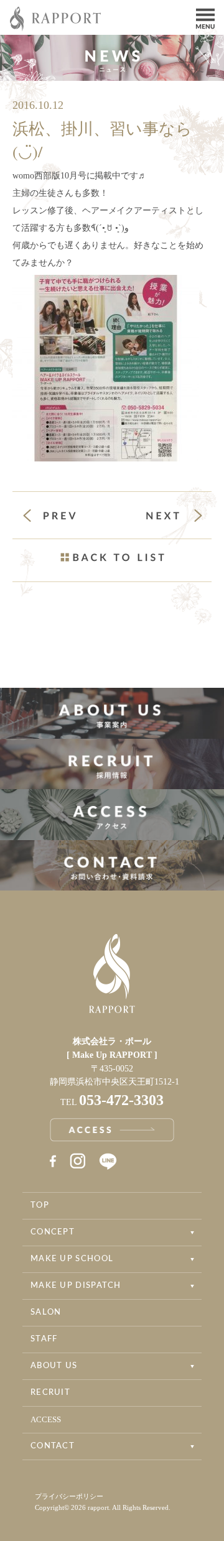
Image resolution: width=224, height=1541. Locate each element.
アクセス (112, 814)
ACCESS (45, 1419)
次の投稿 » (174, 515)
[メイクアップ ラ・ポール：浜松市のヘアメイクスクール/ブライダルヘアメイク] (56, 27)
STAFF (44, 1339)
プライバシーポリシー (69, 1496)
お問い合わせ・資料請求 (112, 865)
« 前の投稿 (61, 517)
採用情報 (112, 764)
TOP (39, 1205)
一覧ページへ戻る (112, 557)
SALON (46, 1312)
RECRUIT (50, 1393)
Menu (205, 17)
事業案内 (112, 713)
